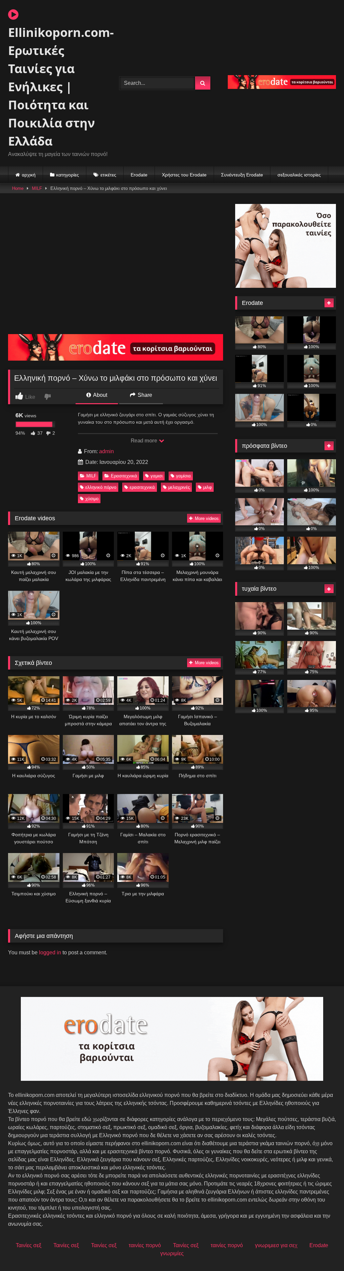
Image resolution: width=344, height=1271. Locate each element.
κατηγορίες (67, 174)
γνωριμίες (172, 1253)
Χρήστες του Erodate (184, 174)
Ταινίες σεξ (28, 1245)
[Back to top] (323, 1251)
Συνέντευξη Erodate (242, 174)
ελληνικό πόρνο (100, 487)
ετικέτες (108, 174)
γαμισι (156, 475)
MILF (37, 188)
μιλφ (207, 487)
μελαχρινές (179, 487)
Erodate (139, 174)
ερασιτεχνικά (142, 487)
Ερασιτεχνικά (124, 475)
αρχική (29, 174)
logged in (50, 952)
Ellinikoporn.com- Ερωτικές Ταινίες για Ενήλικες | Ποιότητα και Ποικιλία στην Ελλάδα (55, 86)
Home (18, 188)
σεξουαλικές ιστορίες (299, 174)
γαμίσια (183, 475)
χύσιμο (91, 498)
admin (106, 451)
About (99, 395)
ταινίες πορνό (145, 1245)
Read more (144, 440)
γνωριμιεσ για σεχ (276, 1245)
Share (144, 395)
